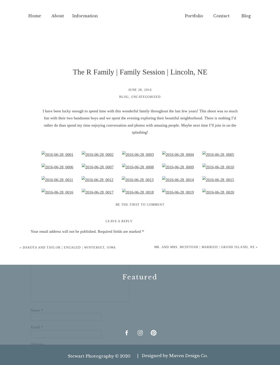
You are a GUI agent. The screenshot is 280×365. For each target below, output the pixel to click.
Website (37, 344)
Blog (124, 97)
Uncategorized (146, 97)
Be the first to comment (140, 204)
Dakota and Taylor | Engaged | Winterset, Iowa (69, 247)
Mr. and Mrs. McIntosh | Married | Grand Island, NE (204, 247)
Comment (40, 241)
